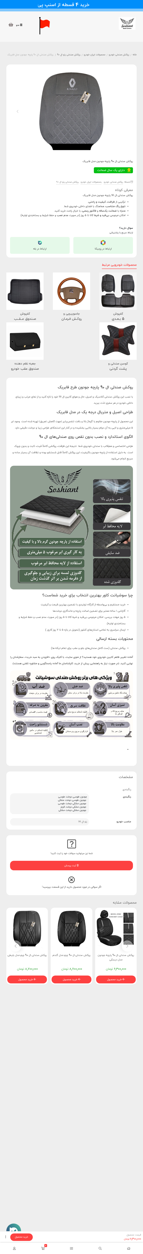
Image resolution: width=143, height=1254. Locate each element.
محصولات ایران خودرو (94, 54)
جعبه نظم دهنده (25, 364)
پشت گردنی (118, 368)
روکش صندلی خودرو (119, 54)
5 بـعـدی (118, 319)
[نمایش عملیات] (5, 1237)
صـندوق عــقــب (25, 319)
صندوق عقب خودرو (25, 368)
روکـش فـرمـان (71, 319)
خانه (135, 54)
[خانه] (128, 1248)
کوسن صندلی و (118, 364)
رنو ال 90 (82, 821)
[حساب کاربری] (14, 1248)
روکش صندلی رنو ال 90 (68, 54)
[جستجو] (100, 1248)
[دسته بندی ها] (71, 1248)
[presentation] (17, 111)
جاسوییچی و (71, 314)
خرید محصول (115, 979)
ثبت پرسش (70, 865)
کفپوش (118, 314)
